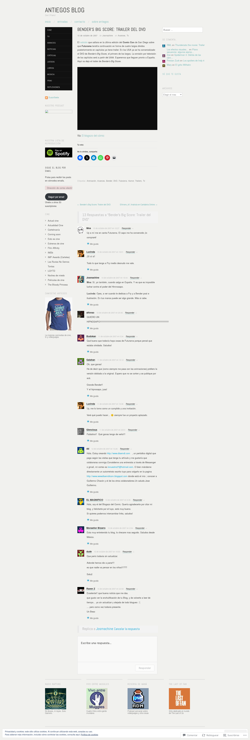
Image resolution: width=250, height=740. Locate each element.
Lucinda (90, 251)
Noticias (51, 49)
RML (169, 45)
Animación (91, 180)
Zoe (169, 54)
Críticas (51, 55)
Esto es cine (54, 238)
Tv (128, 35)
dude (89, 551)
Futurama (123, 180)
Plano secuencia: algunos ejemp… (182, 51)
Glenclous (91, 429)
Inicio (48, 21)
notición (84, 42)
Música (50, 74)
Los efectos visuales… (177, 49)
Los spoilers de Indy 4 (193, 60)
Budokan (91, 336)
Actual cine (53, 220)
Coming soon (54, 234)
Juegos (51, 61)
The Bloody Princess (58, 284)
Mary (169, 64)
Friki (49, 80)
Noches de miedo (56, 275)
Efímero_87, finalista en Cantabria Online (138, 204)
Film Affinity (53, 248)
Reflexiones (53, 87)
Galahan (90, 359)
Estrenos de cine (56, 243)
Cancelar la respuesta (127, 629)
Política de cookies (89, 734)
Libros (50, 68)
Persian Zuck (173, 60)
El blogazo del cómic (93, 135)
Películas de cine (56, 280)
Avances (121, 35)
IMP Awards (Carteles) (59, 257)
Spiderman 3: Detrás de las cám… (184, 56)
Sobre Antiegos (100, 21)
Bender (109, 180)
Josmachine (107, 35)
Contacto (79, 21)
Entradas (62, 21)
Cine (49, 30)
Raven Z (90, 588)
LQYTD (51, 270)
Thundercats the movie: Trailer (190, 45)
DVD (115, 180)
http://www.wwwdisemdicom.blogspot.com (107, 476)
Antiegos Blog (65, 10)
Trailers (138, 180)
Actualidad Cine (55, 225)
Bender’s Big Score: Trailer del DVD (94, 204)
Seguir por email (56, 196)
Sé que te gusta (171, 74)
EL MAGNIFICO (94, 499)
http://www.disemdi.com (118, 453)
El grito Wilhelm (183, 64)
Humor (131, 180)
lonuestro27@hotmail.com (120, 466)
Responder (126, 228)
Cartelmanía (54, 229)
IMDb (50, 252)
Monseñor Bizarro (95, 528)
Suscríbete (53, 97)
